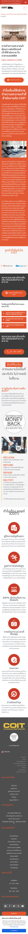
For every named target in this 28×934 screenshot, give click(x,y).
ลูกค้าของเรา (14, 788)
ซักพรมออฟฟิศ (14, 856)
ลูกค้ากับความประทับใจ (14, 791)
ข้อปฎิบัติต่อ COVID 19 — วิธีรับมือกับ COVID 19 (14, 822)
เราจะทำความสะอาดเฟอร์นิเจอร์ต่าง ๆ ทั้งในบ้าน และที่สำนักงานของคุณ (15, 313)
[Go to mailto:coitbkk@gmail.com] (14, 906)
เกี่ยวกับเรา (14, 786)
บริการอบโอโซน (14, 862)
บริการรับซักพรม (14, 836)
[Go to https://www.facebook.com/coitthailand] (10, 906)
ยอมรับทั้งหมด (14, 931)
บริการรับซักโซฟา (14, 865)
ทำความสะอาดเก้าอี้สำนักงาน (14, 850)
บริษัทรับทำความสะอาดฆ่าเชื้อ (14, 853)
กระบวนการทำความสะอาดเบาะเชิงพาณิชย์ (14, 319)
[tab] (14, 313)
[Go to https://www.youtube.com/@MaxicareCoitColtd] (22, 906)
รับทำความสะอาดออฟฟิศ (14, 848)
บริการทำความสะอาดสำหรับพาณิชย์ (16, 14)
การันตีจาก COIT (14, 794)
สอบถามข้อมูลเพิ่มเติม (16, 3)
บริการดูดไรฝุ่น (14, 868)
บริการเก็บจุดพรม (14, 859)
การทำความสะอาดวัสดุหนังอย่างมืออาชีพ (15, 325)
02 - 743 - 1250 (14, 884)
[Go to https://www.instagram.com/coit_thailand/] (18, 906)
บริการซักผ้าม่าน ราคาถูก (14, 842)
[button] (14, 80)
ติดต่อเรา (14, 797)
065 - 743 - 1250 (14, 891)
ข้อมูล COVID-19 (14, 800)
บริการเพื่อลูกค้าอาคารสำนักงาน (14, 816)
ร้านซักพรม (14, 839)
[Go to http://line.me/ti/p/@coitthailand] (5, 906)
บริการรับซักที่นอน (14, 845)
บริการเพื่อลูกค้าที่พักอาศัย (14, 813)
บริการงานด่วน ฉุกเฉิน (14, 819)
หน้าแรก (3, 14)
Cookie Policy (15, 927)
